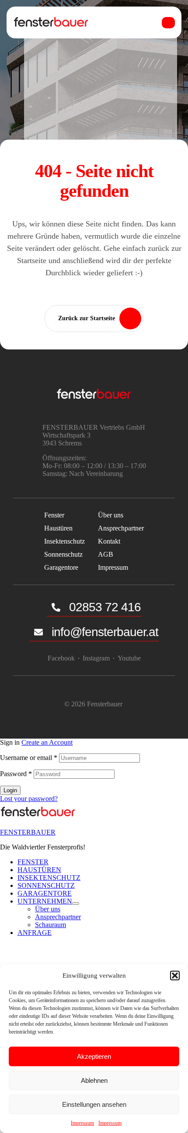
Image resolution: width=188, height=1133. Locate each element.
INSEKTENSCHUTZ (48, 877)
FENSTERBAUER (28, 832)
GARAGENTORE (44, 893)
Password (16, 773)
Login (10, 790)
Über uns (47, 909)
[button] (175, 975)
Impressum (82, 1123)
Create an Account (47, 742)
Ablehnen (94, 1080)
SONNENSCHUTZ (46, 885)
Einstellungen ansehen (94, 1104)
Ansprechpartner (58, 917)
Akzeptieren (94, 1056)
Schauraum (50, 924)
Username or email (28, 757)
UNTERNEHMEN (44, 901)
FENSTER (33, 862)
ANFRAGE (34, 932)
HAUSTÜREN (39, 869)
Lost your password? (29, 798)
